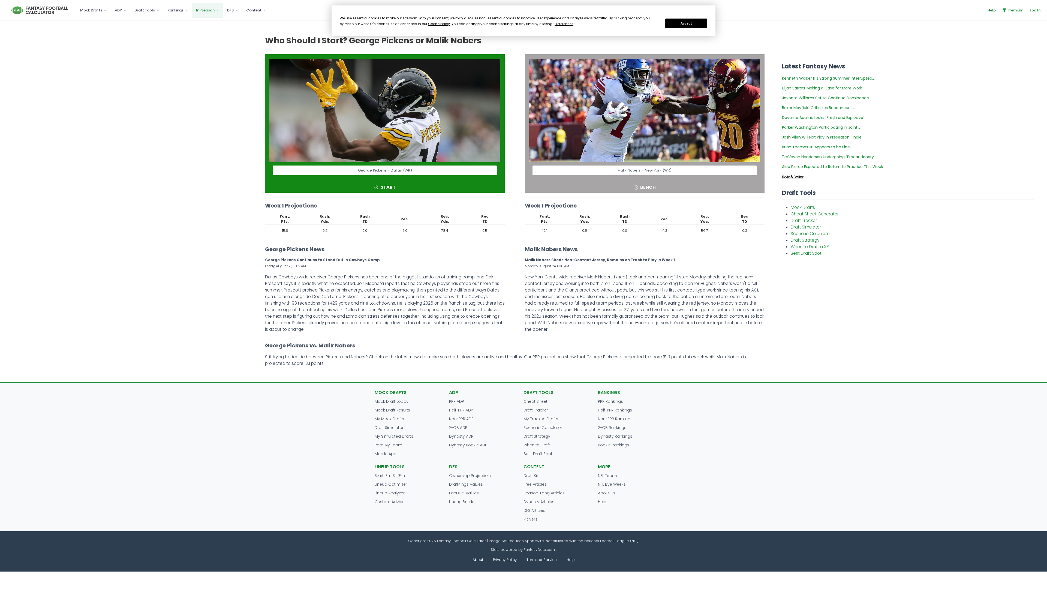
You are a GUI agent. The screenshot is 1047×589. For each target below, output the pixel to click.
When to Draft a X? (810, 247)
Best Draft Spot (806, 253)
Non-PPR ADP (461, 419)
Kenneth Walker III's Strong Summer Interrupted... (828, 78)
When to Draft (537, 445)
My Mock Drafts (389, 419)
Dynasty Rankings (615, 436)
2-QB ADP (458, 427)
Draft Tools (144, 10)
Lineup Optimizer (391, 484)
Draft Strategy (805, 240)
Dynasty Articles (539, 501)
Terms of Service (541, 559)
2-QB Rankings (612, 427)
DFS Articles (534, 510)
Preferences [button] (564, 24)
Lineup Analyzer (390, 493)
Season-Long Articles (544, 493)
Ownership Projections (470, 475)
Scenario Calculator (811, 233)
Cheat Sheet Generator (815, 214)
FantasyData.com (540, 549)
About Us (606, 493)
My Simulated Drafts (394, 436)
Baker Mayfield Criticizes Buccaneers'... (818, 107)
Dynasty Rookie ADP (468, 445)
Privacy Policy (505, 559)
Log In (1035, 10)
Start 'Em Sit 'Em (390, 475)
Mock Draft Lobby (391, 401)
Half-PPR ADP (461, 410)
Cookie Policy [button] (439, 24)
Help (992, 10)
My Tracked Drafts (541, 419)
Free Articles (535, 484)
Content (253, 10)
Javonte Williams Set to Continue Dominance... (826, 98)
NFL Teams (608, 475)
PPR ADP (456, 401)
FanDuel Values (464, 493)
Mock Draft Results (392, 410)
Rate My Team (388, 445)
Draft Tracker (804, 220)
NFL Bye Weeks (612, 484)
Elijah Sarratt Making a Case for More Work (822, 88)
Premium (1015, 10)
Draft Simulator (806, 227)
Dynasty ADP (461, 436)
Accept (686, 23)
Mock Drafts (91, 10)
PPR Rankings (610, 401)
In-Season (205, 10)
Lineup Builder (462, 501)
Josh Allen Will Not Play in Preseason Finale (822, 137)
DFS (230, 10)
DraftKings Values (466, 484)
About (478, 559)
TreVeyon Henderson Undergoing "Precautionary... (829, 157)
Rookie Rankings (613, 445)
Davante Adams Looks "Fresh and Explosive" (823, 117)
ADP (118, 10)
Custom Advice (390, 501)
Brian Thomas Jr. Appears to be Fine (816, 147)
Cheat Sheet (535, 401)
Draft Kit (531, 475)
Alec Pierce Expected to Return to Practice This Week (832, 166)
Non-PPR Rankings (615, 419)
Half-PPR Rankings (615, 410)
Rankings (175, 10)
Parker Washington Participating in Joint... (821, 127)
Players (530, 519)
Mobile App (385, 453)
